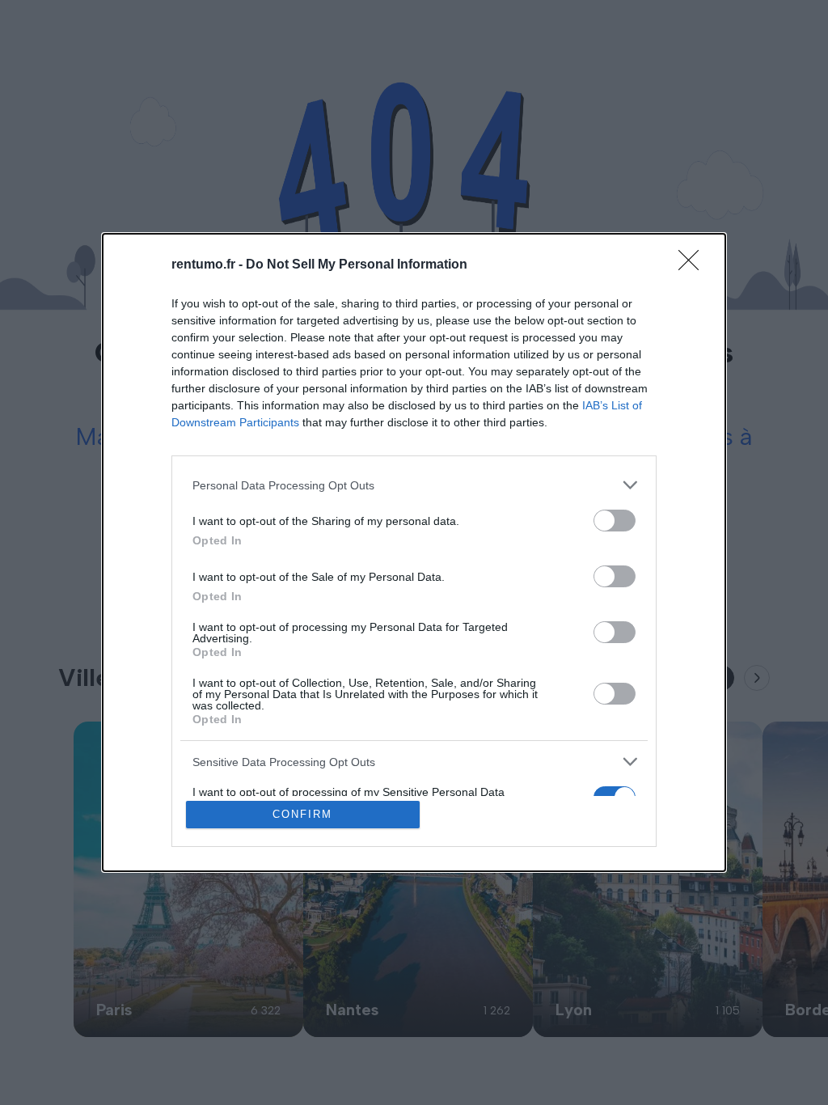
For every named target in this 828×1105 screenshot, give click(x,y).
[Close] (693, 265)
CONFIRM (302, 814)
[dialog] (414, 552)
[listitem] (414, 484)
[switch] (615, 520)
